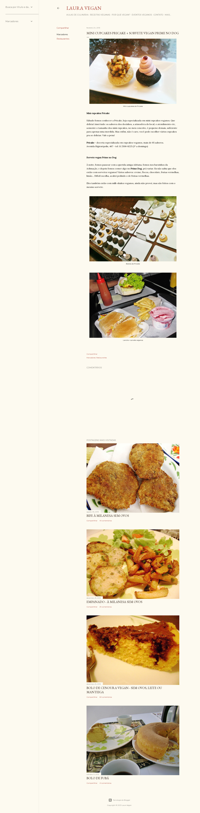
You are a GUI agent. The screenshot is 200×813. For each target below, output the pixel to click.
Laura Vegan (83, 8)
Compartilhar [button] (63, 28)
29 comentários (105, 607)
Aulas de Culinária (77, 15)
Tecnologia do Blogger (121, 800)
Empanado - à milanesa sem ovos (114, 602)
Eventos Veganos (142, 15)
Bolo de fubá (98, 778)
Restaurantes (63, 39)
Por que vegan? (121, 15)
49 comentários (105, 521)
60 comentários (105, 697)
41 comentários (105, 783)
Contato (158, 15)
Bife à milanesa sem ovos (108, 516)
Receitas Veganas (100, 15)
